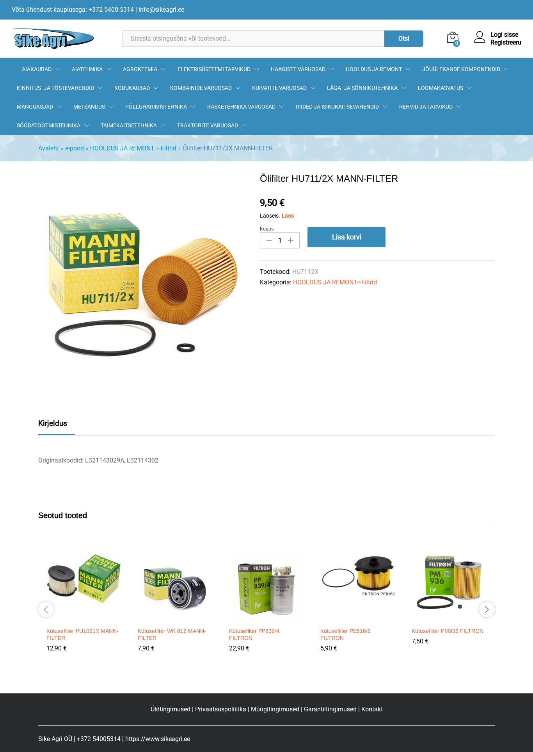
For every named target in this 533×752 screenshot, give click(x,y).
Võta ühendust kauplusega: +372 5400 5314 (73, 9)
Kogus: (267, 229)
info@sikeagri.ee (161, 9)
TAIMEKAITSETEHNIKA (129, 125)
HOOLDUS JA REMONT (374, 69)
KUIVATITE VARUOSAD (279, 88)
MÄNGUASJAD (35, 106)
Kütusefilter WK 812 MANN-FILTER (172, 634)
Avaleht (48, 148)
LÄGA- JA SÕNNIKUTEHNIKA (362, 88)
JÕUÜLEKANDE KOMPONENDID (461, 69)
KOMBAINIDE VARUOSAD (201, 88)
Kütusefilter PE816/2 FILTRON (345, 634)
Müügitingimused (275, 709)
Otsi (403, 38)
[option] (84, 609)
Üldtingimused (170, 709)
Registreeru (505, 42)
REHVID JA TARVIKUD (426, 106)
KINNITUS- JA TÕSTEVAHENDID (55, 88)
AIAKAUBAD (37, 69)
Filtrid (168, 148)
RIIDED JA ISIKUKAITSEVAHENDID (337, 106)
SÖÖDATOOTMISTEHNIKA (48, 125)
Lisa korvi (346, 237)
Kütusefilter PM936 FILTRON (447, 631)
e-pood (74, 148)
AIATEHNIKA (87, 69)
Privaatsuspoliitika (220, 709)
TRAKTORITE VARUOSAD (207, 125)
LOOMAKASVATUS (440, 88)
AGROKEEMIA (140, 69)
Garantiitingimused (330, 709)
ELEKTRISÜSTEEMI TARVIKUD (214, 69)
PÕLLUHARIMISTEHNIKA (156, 106)
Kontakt (372, 709)
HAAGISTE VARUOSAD (298, 69)
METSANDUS (89, 106)
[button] (82, 618)
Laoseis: (270, 216)
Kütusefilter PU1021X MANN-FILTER (82, 634)
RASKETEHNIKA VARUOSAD (241, 106)
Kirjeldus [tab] (52, 423)
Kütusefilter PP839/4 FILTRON (254, 634)
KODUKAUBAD (132, 88)
